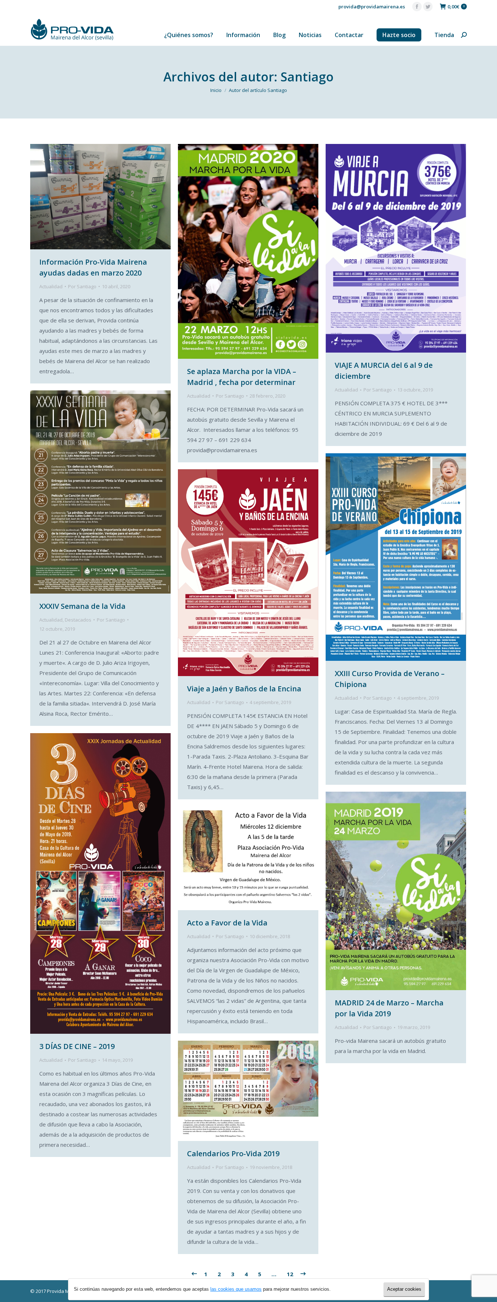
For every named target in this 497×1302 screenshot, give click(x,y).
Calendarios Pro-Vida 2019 (233, 1153)
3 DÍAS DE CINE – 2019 (77, 1046)
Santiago (307, 76)
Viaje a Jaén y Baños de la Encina (244, 689)
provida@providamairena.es (371, 6)
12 (290, 1274)
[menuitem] (189, 35)
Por (82, 286)
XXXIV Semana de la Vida (82, 606)
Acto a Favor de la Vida (227, 923)
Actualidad (51, 286)
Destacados (78, 619)
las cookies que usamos (236, 1289)
